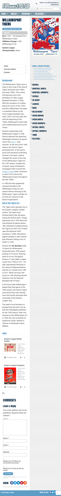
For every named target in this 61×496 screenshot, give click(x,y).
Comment (5, 418)
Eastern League (8, 171)
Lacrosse (35, 104)
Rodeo (34, 108)
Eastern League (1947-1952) (12, 29)
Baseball (35, 84)
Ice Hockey (36, 100)
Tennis (34, 135)
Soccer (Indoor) (38, 115)
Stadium (6, 66)
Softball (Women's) (39, 131)
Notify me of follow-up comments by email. (12, 462)
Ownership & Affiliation (10, 69)
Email (6, 445)
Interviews (26, 13)
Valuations (39, 13)
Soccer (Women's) (38, 123)
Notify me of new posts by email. (13, 469)
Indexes (14, 13)
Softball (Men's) (38, 127)
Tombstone (7, 33)
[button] (11, 482)
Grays (13, 142)
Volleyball (36, 138)
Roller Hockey (37, 111)
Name (6, 438)
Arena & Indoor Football (41, 66)
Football (35, 96)
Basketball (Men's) (39, 88)
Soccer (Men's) (37, 119)
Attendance (7, 72)
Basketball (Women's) (40, 92)
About (3, 13)
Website (6, 452)
